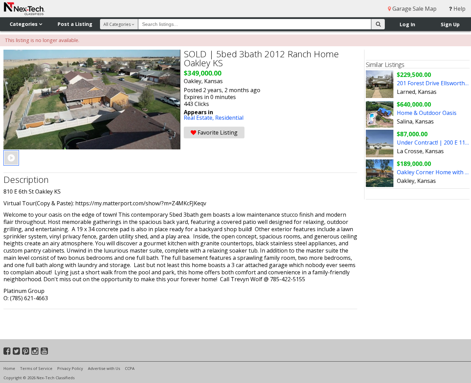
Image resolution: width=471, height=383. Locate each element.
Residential (229, 117)
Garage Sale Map (414, 8)
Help (458, 8)
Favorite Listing (217, 132)
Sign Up (450, 24)
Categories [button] (24, 24)
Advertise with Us (104, 368)
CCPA (129, 368)
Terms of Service (36, 368)
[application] (91, 99)
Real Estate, (199, 117)
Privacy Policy (70, 368)
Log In (407, 24)
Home (9, 368)
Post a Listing (75, 24)
